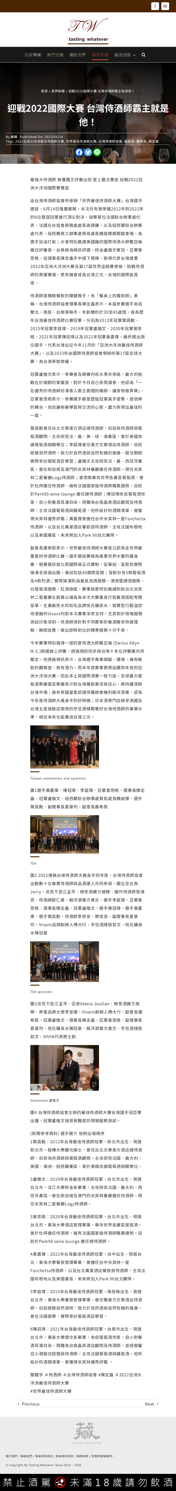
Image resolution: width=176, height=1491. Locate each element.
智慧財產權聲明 (101, 1456)
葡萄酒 (129, 141)
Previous (31, 1404)
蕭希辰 (141, 141)
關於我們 (11, 1456)
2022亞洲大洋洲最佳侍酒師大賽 (39, 141)
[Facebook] (79, 152)
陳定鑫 (153, 141)
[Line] (97, 152)
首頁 (44, 91)
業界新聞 (58, 91)
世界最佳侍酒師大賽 (81, 141)
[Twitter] (88, 152)
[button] (144, 54)
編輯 (14, 136)
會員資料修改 (44, 1456)
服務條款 (82, 1456)
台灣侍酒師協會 (110, 141)
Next (149, 1404)
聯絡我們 (26, 1456)
